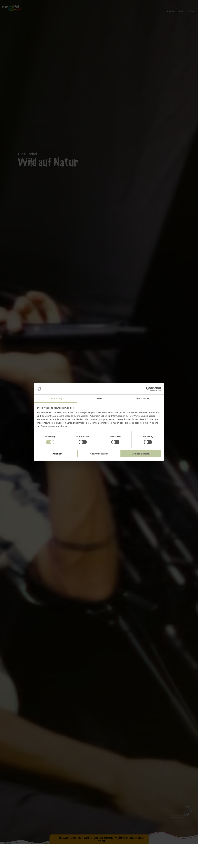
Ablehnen (57, 453)
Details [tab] (99, 398)
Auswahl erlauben (99, 453)
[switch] (83, 442)
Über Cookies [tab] (142, 398)
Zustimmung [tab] (55, 398)
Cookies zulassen (141, 453)
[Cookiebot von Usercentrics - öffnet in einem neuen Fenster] (148, 389)
